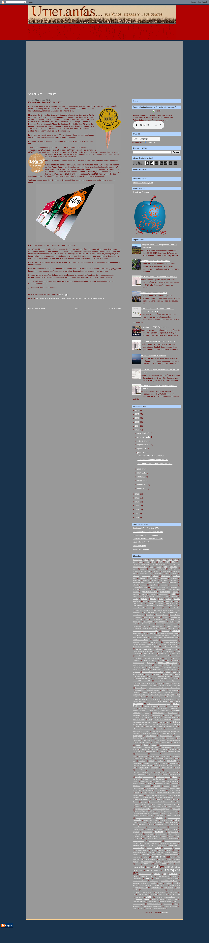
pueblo (151, 824)
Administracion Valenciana (142, 571)
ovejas (144, 792)
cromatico (136, 660)
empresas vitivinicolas (161, 679)
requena (159, 831)
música (149, 783)
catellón (165, 617)
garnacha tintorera (139, 710)
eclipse (168, 672)
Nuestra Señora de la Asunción (157, 788)
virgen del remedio (154, 904)
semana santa (138, 845)
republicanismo (147, 832)
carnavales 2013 (138, 608)
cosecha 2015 (140, 656)
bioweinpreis (163, 594)
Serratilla (158, 848)
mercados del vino (154, 774)
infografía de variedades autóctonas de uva (161, 726)
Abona (159, 567)
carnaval (160, 605)
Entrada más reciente (36, 308)
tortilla (169, 859)
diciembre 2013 (143, 433)
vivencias (136, 906)
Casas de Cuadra (161, 615)
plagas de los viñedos (142, 809)
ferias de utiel (162, 701)
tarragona (160, 852)
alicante (142, 578)
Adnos (156, 571)
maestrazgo (137, 763)
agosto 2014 (165, 571)
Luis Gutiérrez (158, 758)
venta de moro (168, 887)
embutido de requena (142, 678)
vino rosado (139, 897)
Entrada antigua (115, 308)
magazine (147, 763)
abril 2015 (173, 567)
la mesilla (155, 749)
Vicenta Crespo (147, 892)
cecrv (171, 621)
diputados (136, 672)
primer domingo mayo (151, 820)
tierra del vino (150, 859)
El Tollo (177, 674)
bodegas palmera (155, 596)
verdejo (177, 890)
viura (176, 904)
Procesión (143, 822)
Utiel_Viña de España (141, 542)
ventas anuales (146, 890)
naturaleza (136, 786)
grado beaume (158, 713)
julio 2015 (177, 742)
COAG (168, 626)
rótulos (171, 836)
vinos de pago (173, 899)
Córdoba (159, 649)
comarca (138, 628)
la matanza (145, 749)
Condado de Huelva (140, 640)
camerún (151, 603)
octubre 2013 (142, 441)
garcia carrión (162, 708)
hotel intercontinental (171, 717)
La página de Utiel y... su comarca (146, 535)
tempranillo (145, 854)
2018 (137, 410)
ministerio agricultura (163, 777)
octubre (170, 790)
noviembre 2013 (143, 437)
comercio (162, 628)
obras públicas (148, 790)
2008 (137, 510)
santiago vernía (138, 841)
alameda (174, 573)
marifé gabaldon (140, 770)
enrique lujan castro (173, 681)
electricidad (176, 676)
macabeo (142, 761)
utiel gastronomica (153, 870)
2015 (137, 422)
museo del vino (172, 781)
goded (147, 713)
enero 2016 (137, 681)
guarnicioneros (157, 715)
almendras (136, 580)
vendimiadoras (156, 887)
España (159, 683)
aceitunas (151, 569)
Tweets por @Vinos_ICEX (143, 183)
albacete (136, 576)
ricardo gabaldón (174, 834)
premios (169, 815)
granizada (136, 715)
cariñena (150, 605)
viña (175, 901)
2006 (137, 518)
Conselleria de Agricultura (168, 644)
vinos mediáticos (165, 901)
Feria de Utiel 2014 (142, 699)
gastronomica (153, 710)
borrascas (174, 596)
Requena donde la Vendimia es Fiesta (148, 539)
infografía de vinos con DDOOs (143, 729)
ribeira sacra (149, 834)
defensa (175, 660)
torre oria (161, 859)
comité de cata (173, 628)
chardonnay (137, 626)
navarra (147, 786)
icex (168, 722)
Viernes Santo (142, 894)
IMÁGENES (51, 94)
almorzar (146, 580)
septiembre (173, 845)
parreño (159, 799)
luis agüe (148, 758)
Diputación (146, 669)
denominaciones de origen (142, 665)
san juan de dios (151, 838)
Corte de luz (169, 651)
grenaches (86, 298)
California (169, 601)
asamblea (164, 585)
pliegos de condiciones (169, 813)
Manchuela (174, 763)
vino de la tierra (175, 894)
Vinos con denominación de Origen (168, 897)
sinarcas (177, 848)
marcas (177, 767)
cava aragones (157, 619)
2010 (137, 502)
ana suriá (164, 580)
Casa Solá (149, 615)
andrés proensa (138, 582)
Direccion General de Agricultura (152, 672)
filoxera (146, 706)
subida (161, 850)
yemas (141, 908)
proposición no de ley (156, 822)
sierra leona (168, 848)
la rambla (173, 749)
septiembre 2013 (143, 445)
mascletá (136, 772)
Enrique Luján (159, 681)
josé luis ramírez (149, 740)
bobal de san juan (139, 596)
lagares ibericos (151, 751)
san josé (139, 838)
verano (169, 890)
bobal (172, 594)
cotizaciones (176, 656)
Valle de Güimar (172, 878)
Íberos (162, 722)
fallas (163, 690)
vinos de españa (158, 899)
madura (160, 761)
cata (158, 617)
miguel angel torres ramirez (144, 777)
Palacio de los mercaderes (155, 795)
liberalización (143, 756)
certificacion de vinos (147, 624)
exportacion (139, 690)
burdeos (168, 599)
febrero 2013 (142, 485)
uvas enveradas (163, 876)
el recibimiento (168, 674)
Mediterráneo (173, 772)
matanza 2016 (147, 772)
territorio (146, 857)
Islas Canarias (151, 736)
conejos (155, 640)
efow (174, 672)
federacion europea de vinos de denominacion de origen (153, 694)
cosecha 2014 (175, 653)
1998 (134, 562)
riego (137, 836)
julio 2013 (141, 453)
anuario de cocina (153, 582)
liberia (152, 756)
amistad (154, 580)
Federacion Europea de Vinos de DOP (148, 532)
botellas (135, 599)
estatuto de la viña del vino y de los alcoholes (164, 688)
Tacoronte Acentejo (139, 852)
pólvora (150, 815)
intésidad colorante (170, 733)
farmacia (136, 692)
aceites (142, 569)
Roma (149, 836)
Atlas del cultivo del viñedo (159, 587)
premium (177, 815)
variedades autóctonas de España (144, 883)
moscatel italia (172, 779)
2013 (137, 430)
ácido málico (173, 569)
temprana (136, 854)
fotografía (154, 706)
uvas (135, 876)
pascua (175, 799)
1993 (176, 560)
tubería (138, 864)
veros (137, 892)
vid (134, 894)
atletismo (174, 587)
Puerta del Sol (161, 824)
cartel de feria (175, 608)
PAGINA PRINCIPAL (35, 94)
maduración (171, 761)
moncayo (146, 779)
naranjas (175, 783)
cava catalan (169, 619)
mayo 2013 (141, 473)
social (154, 850)
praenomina (160, 815)
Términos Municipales (171, 854)
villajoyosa (153, 894)
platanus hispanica (141, 811)
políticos (143, 815)
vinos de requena (139, 901)
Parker (178, 797)
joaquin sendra (159, 738)
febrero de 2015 (171, 692)
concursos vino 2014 (171, 637)
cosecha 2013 (162, 653)
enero (176, 678)
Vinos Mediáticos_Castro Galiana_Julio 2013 (154, 464)
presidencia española (143, 818)
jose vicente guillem (173, 740)
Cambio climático (138, 603)
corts (145, 653)
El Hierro (148, 674)
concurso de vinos (75, 298)
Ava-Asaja (145, 589)
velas (160, 883)
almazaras (174, 578)
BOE (166, 596)
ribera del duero (161, 834)
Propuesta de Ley (172, 822)
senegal (151, 845)
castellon (138, 617)
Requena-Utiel (173, 832)
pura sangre (153, 827)
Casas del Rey (175, 615)
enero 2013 (141, 489)
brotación (144, 599)
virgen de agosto (139, 904)
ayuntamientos (165, 591)
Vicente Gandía (160, 892)
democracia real (138, 663)
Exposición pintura (153, 690)
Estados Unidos (140, 688)
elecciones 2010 (164, 676)
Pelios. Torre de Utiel (142, 804)
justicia (154, 745)
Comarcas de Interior (150, 628)
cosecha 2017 (164, 656)
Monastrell (136, 779)
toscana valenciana (147, 861)
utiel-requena (172, 870)
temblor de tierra (172, 852)
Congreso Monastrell (140, 642)
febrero (145, 692)
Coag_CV (177, 626)
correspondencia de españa (142, 651)
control (156, 646)
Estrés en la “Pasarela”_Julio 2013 (45, 102)
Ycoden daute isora (171, 906)
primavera (159, 818)
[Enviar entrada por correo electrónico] (66, 294)
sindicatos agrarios (142, 850)
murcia (135, 781)
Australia (136, 589)
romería (163, 836)
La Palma (164, 749)
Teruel (172, 857)
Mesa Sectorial (175, 774)
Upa (148, 867)
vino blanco (163, 894)
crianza (167, 658)
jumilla (138, 745)
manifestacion (143, 767)
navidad (157, 786)
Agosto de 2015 (145, 573)
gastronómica (165, 710)
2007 (137, 514)
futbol (152, 708)
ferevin (143, 697)
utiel (155, 866)
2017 (137, 414)
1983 (158, 560)
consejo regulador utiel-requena (144, 644)
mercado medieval (139, 774)
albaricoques (146, 576)
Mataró (157, 772)
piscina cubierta (154, 806)
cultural (161, 660)
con (67, 298)
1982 (152, 560)
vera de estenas (159, 890)
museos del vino (138, 783)
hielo (137, 717)
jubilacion (156, 742)
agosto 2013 (142, 449)
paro (152, 799)
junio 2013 (141, 469)
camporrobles (138, 605)
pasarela (94, 298)
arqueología (153, 585)
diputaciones (157, 669)
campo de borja (171, 603)
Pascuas (136, 802)
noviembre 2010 (138, 788)
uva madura (173, 874)
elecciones (152, 676)
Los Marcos (176, 756)
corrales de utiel (171, 649)
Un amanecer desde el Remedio (153, 356)
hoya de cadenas (139, 719)
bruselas (50, 298)
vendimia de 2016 (141, 887)
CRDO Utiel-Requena (153, 658)
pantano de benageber (165, 797)
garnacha (174, 708)
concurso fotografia (162, 635)
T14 (176, 850)
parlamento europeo (142, 799)
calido (145, 601)
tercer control (156, 854)
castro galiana (149, 617)
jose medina (161, 740)
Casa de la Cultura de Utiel (168, 612)
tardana (151, 852)
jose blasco (170, 738)
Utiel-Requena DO (145, 874)
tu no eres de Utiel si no (172, 861)
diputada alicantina (171, 669)
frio (134, 708)
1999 (141, 562)
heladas (177, 715)
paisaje (151, 792)
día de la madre (154, 667)
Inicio (77, 308)
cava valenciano (160, 621)
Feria (150, 697)
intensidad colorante (150, 733)
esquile (167, 683)
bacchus (43, 298)
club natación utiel (157, 626)
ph (179, 804)
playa (152, 811)
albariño (155, 576)
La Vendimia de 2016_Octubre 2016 (154, 327)
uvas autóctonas (147, 876)
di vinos (174, 665)
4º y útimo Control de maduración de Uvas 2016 (158, 277)
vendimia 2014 (145, 885)
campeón (160, 603)
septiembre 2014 (138, 848)
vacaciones (137, 878)
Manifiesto (154, 767)
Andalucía (174, 580)
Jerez (149, 738)
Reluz (175, 829)
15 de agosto (137, 560)
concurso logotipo (156, 637)
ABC (151, 567)
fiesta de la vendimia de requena (158, 704)
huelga (149, 719)
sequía (149, 848)
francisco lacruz (173, 706)
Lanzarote (162, 751)
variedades (154, 881)
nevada (166, 786)
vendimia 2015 (160, 885)
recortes (167, 829)
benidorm (153, 594)
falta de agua (173, 690)
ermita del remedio (148, 683)
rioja (142, 836)
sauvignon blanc (155, 841)
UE (156, 864)
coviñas (138, 658)
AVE (152, 589)
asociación (174, 585)
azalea (175, 591)
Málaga (156, 763)
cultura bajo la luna (149, 660)
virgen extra (168, 904)
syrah (169, 850)
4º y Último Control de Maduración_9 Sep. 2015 (158, 341)
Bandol (144, 594)
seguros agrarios (151, 843)
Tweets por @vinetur (141, 192)
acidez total (162, 569)
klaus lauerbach (166, 747)
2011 (137, 498)
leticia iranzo (155, 754)
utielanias (157, 874)
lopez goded (166, 756)
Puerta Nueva (173, 824)
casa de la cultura (149, 612)
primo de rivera (167, 820)
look (157, 756)
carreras (150, 608)
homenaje (157, 717)
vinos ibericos (152, 901)
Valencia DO (159, 878)
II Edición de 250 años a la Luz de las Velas (165, 724)
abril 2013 (141, 477)
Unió (171, 864)
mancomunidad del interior (142, 765)
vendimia (168, 883)
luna (176, 758)
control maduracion (144, 649)
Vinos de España (139, 546)
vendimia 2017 (175, 885)
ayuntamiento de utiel (149, 591)
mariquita (151, 770)
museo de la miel (146, 781)
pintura (144, 806)
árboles (144, 585)
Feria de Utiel (159, 697)
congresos (155, 642)
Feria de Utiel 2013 (173, 697)
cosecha (152, 653)
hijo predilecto (146, 717)
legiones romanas (141, 754)
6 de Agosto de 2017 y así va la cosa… (155, 261)
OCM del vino (160, 790)
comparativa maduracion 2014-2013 (145, 631)
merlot (165, 774)
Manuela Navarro (166, 767)
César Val (161, 624)
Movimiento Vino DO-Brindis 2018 (153, 293)
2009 (137, 506)
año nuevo (174, 582)
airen (37, 298)
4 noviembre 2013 (159, 564)
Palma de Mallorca (148, 797)
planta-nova (176, 809)
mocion (174, 777)
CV (168, 660)
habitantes (168, 715)
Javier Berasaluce (166, 736)
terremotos (136, 857)
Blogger (165, 912)
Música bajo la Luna (162, 783)
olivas (178, 790)
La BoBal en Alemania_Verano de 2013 (152, 460)
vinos (148, 897)
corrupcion (158, 651)
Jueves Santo (166, 742)
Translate (151, 142)
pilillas (137, 806)
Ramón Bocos (138, 829)
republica (136, 832)
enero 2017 (148, 681)
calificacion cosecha (156, 601)
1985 (164, 560)
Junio (146, 745)
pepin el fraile (156, 804)
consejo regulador (170, 642)
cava (147, 619)
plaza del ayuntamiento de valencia (145, 813)
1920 (146, 560)
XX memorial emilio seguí (152, 906)
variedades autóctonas (169, 881)
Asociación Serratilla (140, 587)
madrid (151, 761)
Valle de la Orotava (140, 881)
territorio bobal (158, 857)
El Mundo (157, 674)
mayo (164, 772)
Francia (162, 706)
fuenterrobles (142, 708)
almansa (164, 578)
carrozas (159, 608)
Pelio (178, 802)
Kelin (157, 747)
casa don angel (138, 615)
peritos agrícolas (169, 804)
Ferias (151, 701)
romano (155, 836)
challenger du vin (59, 298)
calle (176, 601)
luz (134, 761)
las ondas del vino (174, 751)
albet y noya (165, 576)
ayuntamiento (161, 589)
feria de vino (155, 699)
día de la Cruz (138, 667)
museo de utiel (160, 781)
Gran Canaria (172, 713)
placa (164, 806)
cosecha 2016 (152, 656)
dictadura (136, 669)
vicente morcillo (173, 892)
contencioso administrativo (142, 646)
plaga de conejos (174, 806)
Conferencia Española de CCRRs (146, 528)
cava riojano (147, 621)
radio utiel (163, 827)
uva (165, 874)
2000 (147, 562)
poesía (135, 815)
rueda (178, 836)
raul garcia (149, 829)
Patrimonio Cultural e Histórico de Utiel (161, 802)
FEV (171, 701)
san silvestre (173, 838)
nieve (175, 786)
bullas (161, 599)
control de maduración (171, 647)
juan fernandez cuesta (142, 742)
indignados (139, 726)
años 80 (136, 585)
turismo (147, 864)
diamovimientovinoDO (170, 667)
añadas (164, 582)
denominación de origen (167, 663)
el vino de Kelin (140, 676)
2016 (137, 418)
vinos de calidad (142, 899)
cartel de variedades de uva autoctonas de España (154, 610)
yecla (134, 908)
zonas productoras (160, 908)
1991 (170, 560)
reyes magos (137, 834)
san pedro (163, 838)
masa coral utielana (171, 770)
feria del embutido (168, 699)
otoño (137, 792)
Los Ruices (138, 758)
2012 (137, 494)
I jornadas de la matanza (163, 719)
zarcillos (101, 298)
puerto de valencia (139, 827)
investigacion (137, 736)
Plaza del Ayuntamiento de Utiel (167, 811)
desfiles (166, 665)
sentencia (161, 845)
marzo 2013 (142, 481)
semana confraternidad (169, 843)
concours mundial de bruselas (168, 633)
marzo (159, 770)
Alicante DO (153, 578)
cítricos (146, 626)
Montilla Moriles (158, 779)
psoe (134, 824)
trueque (158, 861)
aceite (135, 569)
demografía (150, 663)
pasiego (144, 802)
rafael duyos (173, 827)
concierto (152, 633)
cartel (166, 608)
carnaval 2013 (172, 605)
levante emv (166, 754)
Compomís (165, 631)
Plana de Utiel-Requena (161, 809)
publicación (142, 824)
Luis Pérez (168, 758)
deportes (158, 665)
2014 (137, 426)
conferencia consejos (169, 640)
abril (165, 567)
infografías (159, 729)
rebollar (159, 829)
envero (137, 683)
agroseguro (158, 573)
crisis (175, 658)
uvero (175, 876)
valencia (147, 879)
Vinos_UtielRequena (141, 549)
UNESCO (163, 864)
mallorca (164, 763)
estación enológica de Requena (169, 685)
